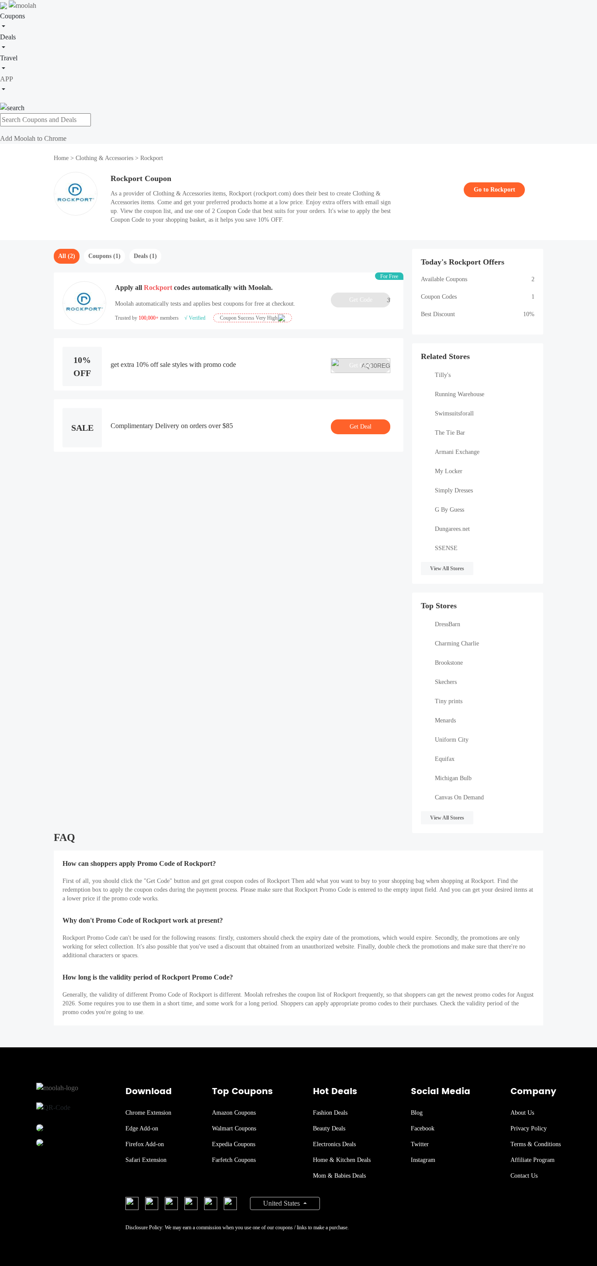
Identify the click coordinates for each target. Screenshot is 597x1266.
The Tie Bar (450, 432)
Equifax (445, 759)
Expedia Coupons (233, 1144)
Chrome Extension (148, 1112)
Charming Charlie (457, 643)
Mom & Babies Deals (339, 1175)
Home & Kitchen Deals (342, 1160)
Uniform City (452, 739)
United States (282, 1203)
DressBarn (447, 624)
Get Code (369, 299)
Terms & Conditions (535, 1144)
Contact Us (524, 1175)
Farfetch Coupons (234, 1160)
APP (6, 79)
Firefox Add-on (144, 1144)
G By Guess (449, 509)
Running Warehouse (459, 394)
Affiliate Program (532, 1160)
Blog (417, 1112)
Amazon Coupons (234, 1112)
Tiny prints (448, 701)
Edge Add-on (141, 1128)
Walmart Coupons (234, 1128)
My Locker (448, 471)
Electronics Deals (334, 1144)
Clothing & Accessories (104, 158)
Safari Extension (146, 1160)
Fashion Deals (330, 1112)
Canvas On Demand (459, 797)
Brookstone (449, 662)
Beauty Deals (329, 1128)
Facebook (422, 1128)
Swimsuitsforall (454, 413)
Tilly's (443, 375)
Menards (445, 720)
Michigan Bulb (453, 778)
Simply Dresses (454, 490)
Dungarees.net (452, 529)
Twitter (420, 1144)
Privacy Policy (528, 1128)
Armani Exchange (457, 452)
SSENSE (446, 548)
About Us (522, 1112)
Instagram (423, 1160)
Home (62, 158)
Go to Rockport (494, 189)
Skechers (446, 682)
